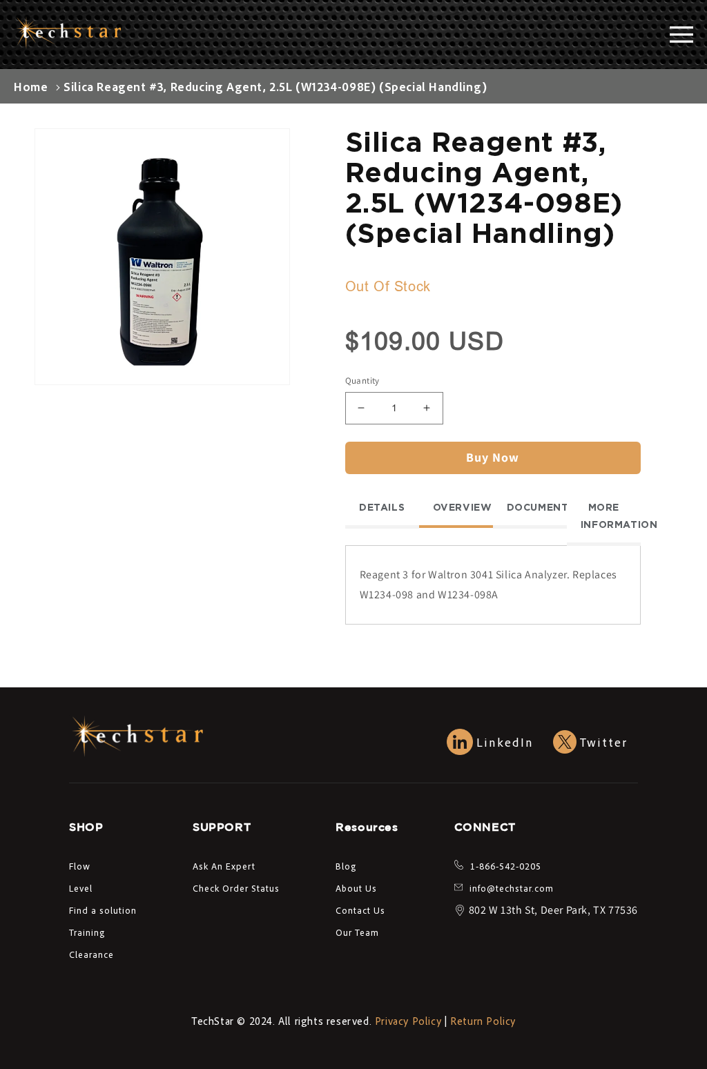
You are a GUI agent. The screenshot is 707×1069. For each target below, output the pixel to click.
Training (87, 932)
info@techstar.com (511, 888)
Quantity (362, 380)
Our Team (357, 932)
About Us (356, 888)
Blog (346, 866)
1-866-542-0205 (505, 866)
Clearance (91, 954)
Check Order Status (236, 888)
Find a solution (103, 910)
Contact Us (360, 910)
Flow (79, 866)
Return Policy (483, 1021)
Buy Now (492, 457)
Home (31, 86)
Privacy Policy (408, 1021)
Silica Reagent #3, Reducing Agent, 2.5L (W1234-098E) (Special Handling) (275, 86)
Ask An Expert (224, 866)
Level (81, 888)
